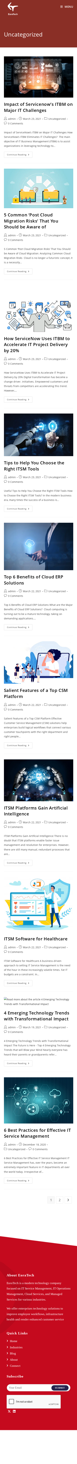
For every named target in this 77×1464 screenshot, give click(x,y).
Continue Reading (19, 154)
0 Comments (15, 123)
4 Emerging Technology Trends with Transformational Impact (36, 1016)
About (14, 1359)
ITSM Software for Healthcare (36, 939)
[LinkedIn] (14, 1411)
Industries (16, 1347)
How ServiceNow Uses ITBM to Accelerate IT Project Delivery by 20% (37, 344)
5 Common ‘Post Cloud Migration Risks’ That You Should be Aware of (31, 221)
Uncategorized (57, 118)
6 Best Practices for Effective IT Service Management (37, 1133)
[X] (9, 1411)
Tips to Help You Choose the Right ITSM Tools (34, 466)
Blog (13, 1353)
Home (13, 1341)
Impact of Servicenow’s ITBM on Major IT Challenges (38, 107)
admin (12, 118)
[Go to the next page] (68, 1200)
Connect (15, 1366)
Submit (60, 1388)
